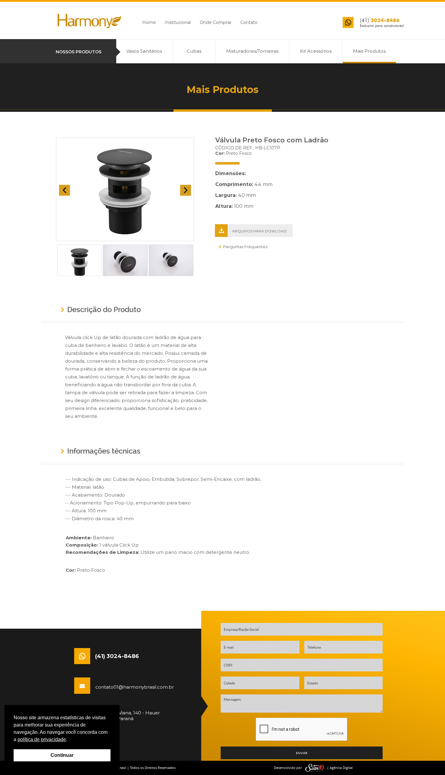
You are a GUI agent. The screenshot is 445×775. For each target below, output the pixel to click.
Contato (249, 22)
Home (149, 22)
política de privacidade (42, 739)
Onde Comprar (215, 22)
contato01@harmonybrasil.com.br (131, 686)
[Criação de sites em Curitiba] (315, 768)
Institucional (178, 22)
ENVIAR (301, 753)
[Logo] (89, 21)
